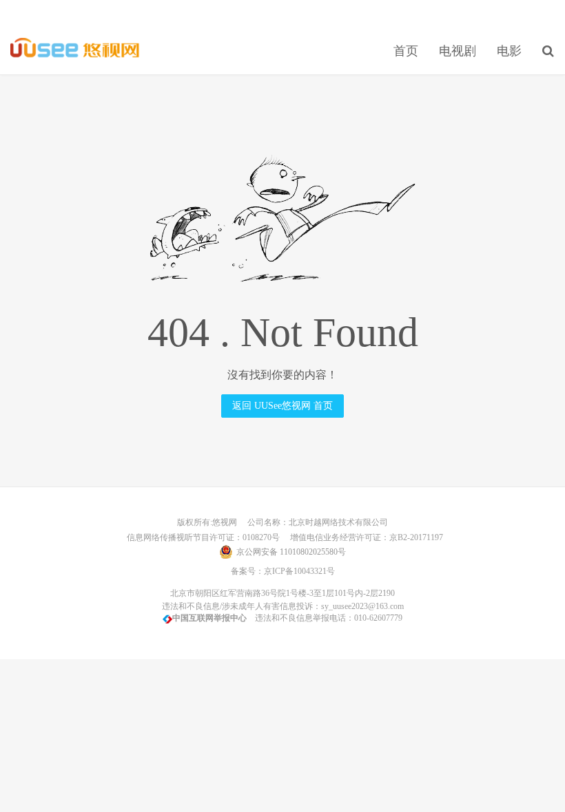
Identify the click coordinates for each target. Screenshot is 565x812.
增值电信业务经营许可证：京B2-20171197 (362, 537)
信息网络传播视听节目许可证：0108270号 (201, 537)
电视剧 (457, 51)
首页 (405, 51)
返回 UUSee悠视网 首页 (282, 405)
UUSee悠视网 (75, 49)
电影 (509, 51)
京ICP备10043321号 (299, 571)
